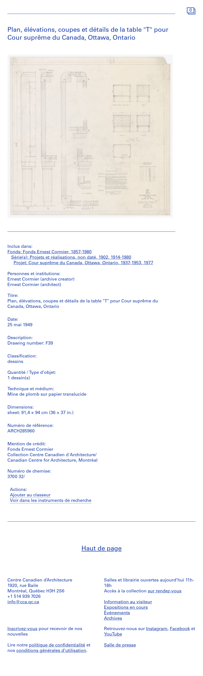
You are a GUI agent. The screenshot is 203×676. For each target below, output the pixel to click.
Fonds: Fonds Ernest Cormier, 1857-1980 (49, 252)
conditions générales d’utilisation (51, 651)
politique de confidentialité (57, 645)
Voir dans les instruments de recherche (50, 501)
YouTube (113, 634)
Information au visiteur (128, 602)
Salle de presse (120, 645)
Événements (117, 613)
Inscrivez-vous (22, 629)
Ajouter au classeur (30, 495)
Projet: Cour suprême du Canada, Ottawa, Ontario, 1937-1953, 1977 (83, 263)
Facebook (180, 629)
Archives (113, 618)
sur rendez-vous (164, 591)
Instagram (156, 629)
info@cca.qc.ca (23, 602)
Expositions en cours (126, 608)
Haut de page (101, 549)
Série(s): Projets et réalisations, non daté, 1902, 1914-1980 (71, 258)
